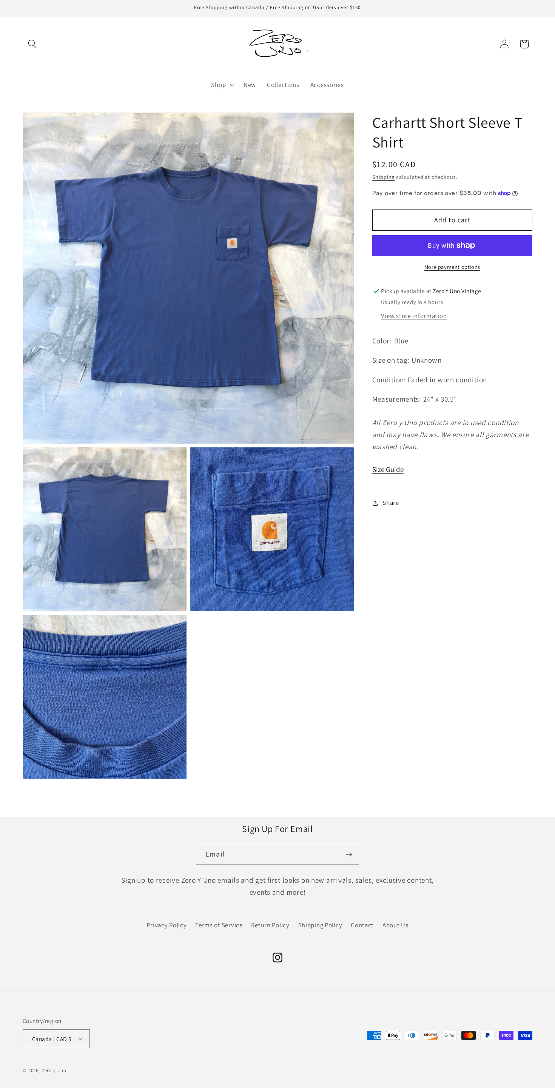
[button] (33, 44)
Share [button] (390, 502)
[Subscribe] (349, 854)
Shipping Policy (320, 925)
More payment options (452, 266)
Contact (362, 925)
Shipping (383, 176)
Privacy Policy (166, 925)
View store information (414, 316)
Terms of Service (219, 925)
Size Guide (388, 469)
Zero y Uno (54, 1070)
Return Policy (270, 925)
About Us (395, 925)
